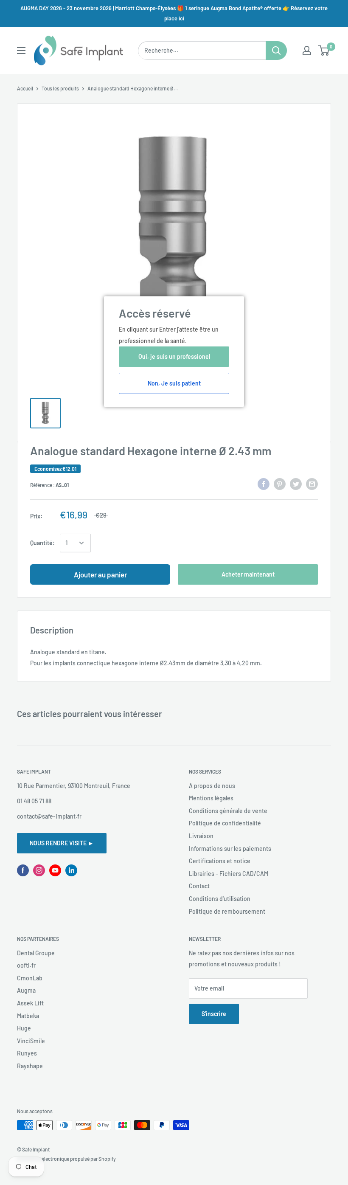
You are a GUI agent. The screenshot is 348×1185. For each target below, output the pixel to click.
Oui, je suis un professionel (174, 356)
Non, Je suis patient (174, 383)
